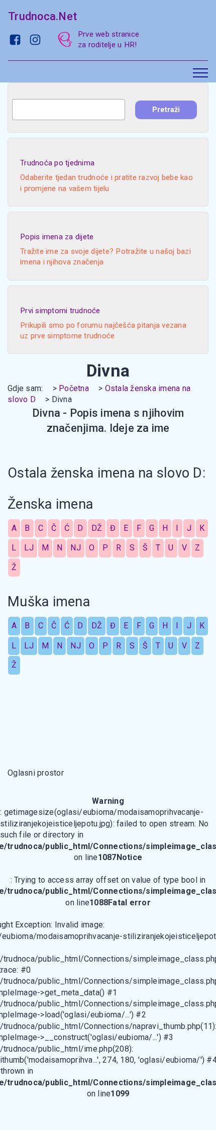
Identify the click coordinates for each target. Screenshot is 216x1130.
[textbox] (68, 109)
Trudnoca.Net (42, 16)
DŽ (96, 528)
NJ (75, 547)
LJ (29, 547)
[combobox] (68, 109)
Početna (74, 388)
